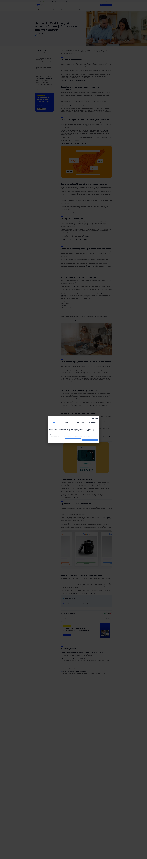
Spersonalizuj (72, 439)
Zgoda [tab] (54, 422)
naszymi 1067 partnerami (57, 427)
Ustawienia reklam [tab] (80, 422)
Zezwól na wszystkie (90, 439)
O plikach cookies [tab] (93, 422)
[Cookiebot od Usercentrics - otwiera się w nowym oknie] (93, 418)
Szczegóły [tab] (67, 422)
